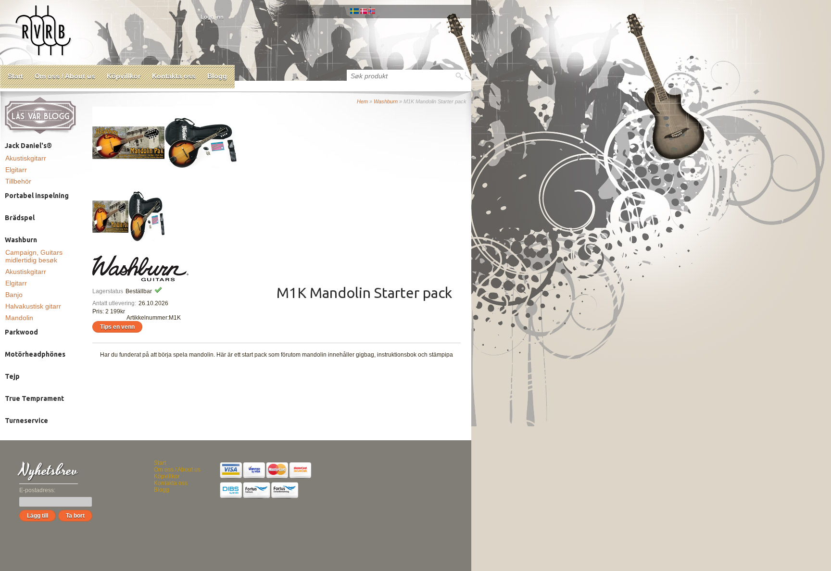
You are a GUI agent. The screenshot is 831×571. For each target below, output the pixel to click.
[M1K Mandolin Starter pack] (128, 177)
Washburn (386, 101)
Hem (362, 101)
